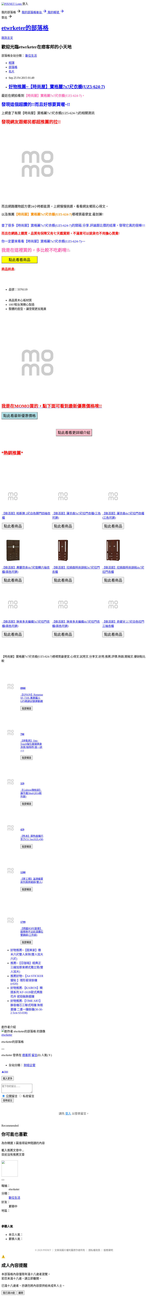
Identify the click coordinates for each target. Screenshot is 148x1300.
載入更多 (7, 1078)
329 (22, 783)
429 (22, 829)
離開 (20, 1293)
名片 (11, 71)
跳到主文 (7, 37)
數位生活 (31, 55)
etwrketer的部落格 (25, 28)
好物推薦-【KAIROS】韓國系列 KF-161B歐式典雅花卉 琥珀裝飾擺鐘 (26, 992)
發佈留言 (7, 1100)
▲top (4, 1071)
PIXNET (47, 1250)
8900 (22, 688)
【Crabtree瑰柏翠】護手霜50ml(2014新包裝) (31, 793)
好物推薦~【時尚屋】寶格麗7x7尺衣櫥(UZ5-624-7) (57, 86)
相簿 (11, 62)
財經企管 (29, 1065)
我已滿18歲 (9, 1293)
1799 (22, 922)
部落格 (13, 67)
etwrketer (6, 1034)
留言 (34, 1055)
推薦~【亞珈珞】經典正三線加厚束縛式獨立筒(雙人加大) (26, 967)
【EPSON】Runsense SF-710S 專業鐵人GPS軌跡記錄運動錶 (31, 698)
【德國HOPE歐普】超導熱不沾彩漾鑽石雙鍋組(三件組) (31, 931)
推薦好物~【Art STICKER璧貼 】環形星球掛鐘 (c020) (26, 979)
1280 (22, 872)
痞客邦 (26, 1055)
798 (22, 734)
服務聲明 (108, 1250)
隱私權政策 (94, 1250)
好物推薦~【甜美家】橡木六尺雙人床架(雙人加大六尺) (26, 954)
